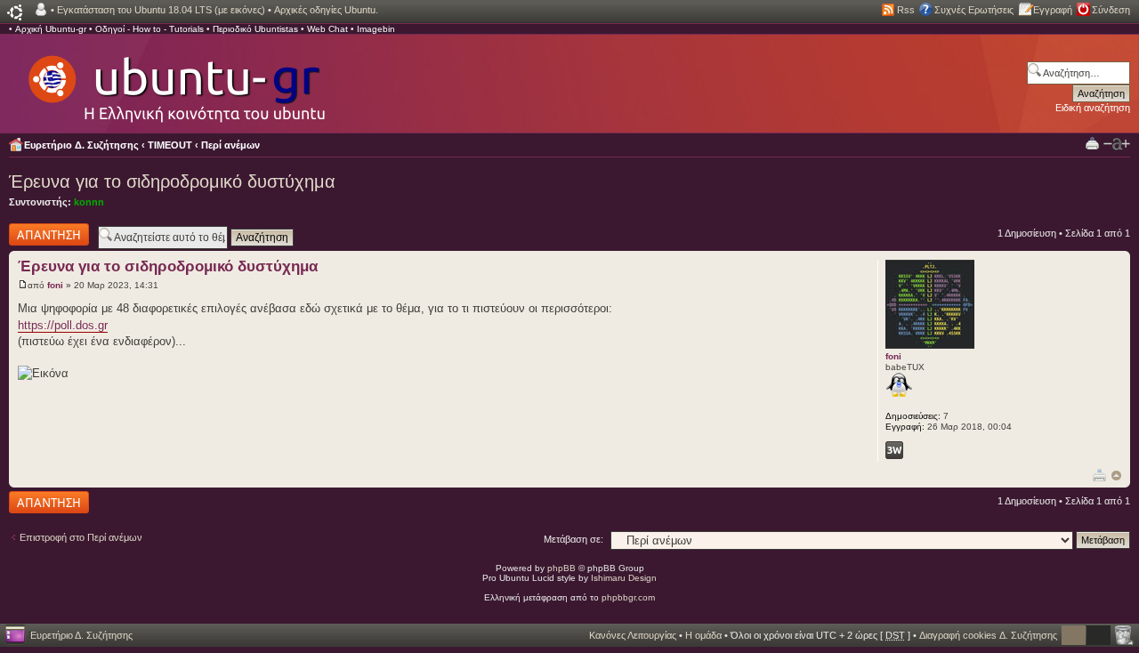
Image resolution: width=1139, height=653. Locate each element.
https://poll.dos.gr (63, 325)
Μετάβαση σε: (573, 539)
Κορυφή (1116, 475)
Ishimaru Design (624, 578)
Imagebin (376, 29)
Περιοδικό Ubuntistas (255, 29)
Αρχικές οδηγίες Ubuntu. (326, 9)
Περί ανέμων (230, 145)
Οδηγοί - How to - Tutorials (149, 29)
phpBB (561, 568)
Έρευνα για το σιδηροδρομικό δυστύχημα (172, 181)
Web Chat (327, 29)
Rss (906, 9)
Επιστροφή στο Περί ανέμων (81, 537)
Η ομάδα (703, 635)
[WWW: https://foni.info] (894, 450)
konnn (89, 202)
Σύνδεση (1111, 9)
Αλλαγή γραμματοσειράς (1116, 144)
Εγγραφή (1052, 9)
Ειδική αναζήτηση (1092, 107)
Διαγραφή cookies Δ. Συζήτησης (988, 635)
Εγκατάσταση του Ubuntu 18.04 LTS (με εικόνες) (161, 9)
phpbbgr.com (628, 597)
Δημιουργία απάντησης (33, 234)
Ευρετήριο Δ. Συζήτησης (81, 145)
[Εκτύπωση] (1099, 474)
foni (55, 285)
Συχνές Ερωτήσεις (974, 9)
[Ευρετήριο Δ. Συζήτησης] (175, 80)
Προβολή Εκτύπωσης (1092, 142)
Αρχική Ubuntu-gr (50, 29)
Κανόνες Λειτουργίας (632, 635)
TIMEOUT (170, 145)
